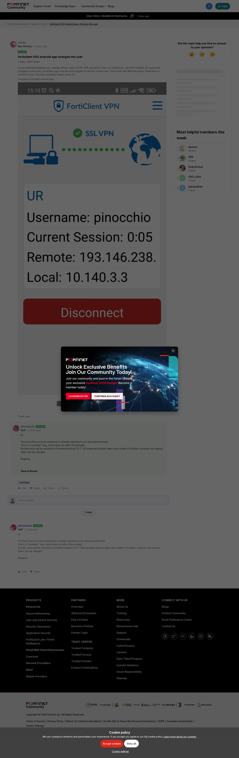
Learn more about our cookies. (180, 736)
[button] (119, 751)
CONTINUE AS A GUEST (107, 396)
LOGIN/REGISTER (78, 396)
